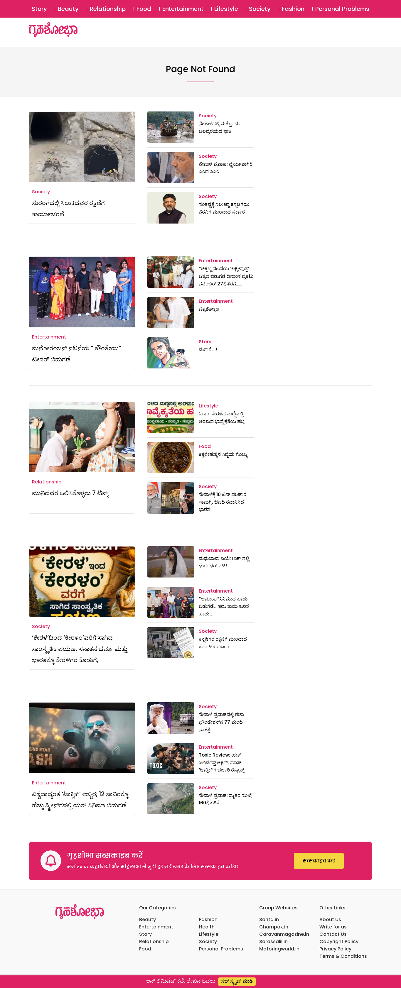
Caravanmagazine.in (284, 934)
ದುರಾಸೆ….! (208, 349)
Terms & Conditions (343, 956)
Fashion (293, 9)
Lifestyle (226, 9)
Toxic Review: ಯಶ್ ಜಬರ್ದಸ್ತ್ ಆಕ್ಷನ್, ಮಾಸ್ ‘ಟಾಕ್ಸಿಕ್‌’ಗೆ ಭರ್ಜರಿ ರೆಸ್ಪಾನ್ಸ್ (221, 762)
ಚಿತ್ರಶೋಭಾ (209, 309)
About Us (330, 919)
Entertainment (182, 9)
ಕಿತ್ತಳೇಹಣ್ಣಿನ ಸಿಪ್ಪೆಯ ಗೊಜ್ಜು (223, 454)
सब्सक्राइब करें (319, 860)
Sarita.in (269, 919)
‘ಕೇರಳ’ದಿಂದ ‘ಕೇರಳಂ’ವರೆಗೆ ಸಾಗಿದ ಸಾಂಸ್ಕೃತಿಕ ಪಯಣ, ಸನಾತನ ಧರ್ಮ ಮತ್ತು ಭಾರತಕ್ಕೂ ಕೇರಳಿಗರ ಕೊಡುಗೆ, (79, 648)
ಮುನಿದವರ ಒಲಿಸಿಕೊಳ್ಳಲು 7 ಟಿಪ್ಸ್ (70, 493)
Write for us (333, 926)
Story (39, 9)
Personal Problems (342, 9)
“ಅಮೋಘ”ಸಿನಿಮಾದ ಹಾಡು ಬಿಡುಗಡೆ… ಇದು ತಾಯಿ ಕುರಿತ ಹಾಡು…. (224, 606)
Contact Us (333, 934)
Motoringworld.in (279, 948)
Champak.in (273, 926)
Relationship (108, 9)
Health (207, 926)
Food (144, 9)
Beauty (68, 9)
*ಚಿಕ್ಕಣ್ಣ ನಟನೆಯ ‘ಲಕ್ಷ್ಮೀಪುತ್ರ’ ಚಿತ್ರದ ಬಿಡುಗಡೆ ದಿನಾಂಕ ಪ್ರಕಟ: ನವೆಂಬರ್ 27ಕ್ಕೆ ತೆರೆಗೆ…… (226, 276)
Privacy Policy (335, 948)
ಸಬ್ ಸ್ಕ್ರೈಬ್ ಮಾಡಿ (237, 981)
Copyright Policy (338, 941)
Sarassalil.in (273, 941)
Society (260, 9)
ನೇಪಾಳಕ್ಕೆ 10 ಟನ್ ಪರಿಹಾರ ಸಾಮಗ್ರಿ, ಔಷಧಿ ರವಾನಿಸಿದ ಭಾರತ (222, 502)
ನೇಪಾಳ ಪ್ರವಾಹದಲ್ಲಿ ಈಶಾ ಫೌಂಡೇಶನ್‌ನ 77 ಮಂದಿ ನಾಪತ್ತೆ (221, 722)
